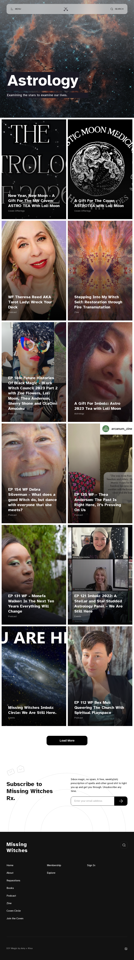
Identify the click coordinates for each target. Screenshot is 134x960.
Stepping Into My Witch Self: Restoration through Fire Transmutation (98, 302)
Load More (67, 740)
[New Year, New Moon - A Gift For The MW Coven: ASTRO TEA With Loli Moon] (34, 169)
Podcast (12, 312)
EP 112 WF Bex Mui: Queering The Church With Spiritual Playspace (99, 708)
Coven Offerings (16, 211)
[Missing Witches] (65, 9)
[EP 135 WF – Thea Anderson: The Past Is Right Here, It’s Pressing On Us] (100, 473)
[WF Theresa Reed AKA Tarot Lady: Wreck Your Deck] (34, 270)
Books (10, 888)
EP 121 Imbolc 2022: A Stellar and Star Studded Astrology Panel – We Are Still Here (98, 604)
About (10, 873)
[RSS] (126, 948)
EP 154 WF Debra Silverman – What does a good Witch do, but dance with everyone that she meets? (32, 500)
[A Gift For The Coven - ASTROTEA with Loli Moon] (100, 169)
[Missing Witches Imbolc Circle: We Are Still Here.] (34, 676)
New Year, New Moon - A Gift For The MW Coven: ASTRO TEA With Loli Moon (34, 201)
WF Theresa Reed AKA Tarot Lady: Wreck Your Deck (30, 302)
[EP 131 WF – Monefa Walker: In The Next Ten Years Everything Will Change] (34, 575)
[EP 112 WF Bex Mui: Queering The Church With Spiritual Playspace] (100, 676)
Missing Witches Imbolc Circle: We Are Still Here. (32, 710)
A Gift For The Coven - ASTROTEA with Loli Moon (99, 203)
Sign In (91, 865)
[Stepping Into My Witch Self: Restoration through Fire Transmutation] (100, 270)
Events (77, 616)
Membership (54, 865)
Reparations (13, 880)
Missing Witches (17, 848)
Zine (76, 312)
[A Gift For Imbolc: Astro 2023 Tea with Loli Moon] (100, 372)
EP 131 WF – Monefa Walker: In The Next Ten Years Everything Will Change (31, 604)
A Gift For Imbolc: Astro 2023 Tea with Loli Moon (97, 406)
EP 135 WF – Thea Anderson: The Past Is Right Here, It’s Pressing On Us (97, 502)
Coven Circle (14, 910)
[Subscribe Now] (120, 801)
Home (10, 865)
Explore (51, 873)
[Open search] (124, 845)
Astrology (79, 414)
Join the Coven (15, 918)
